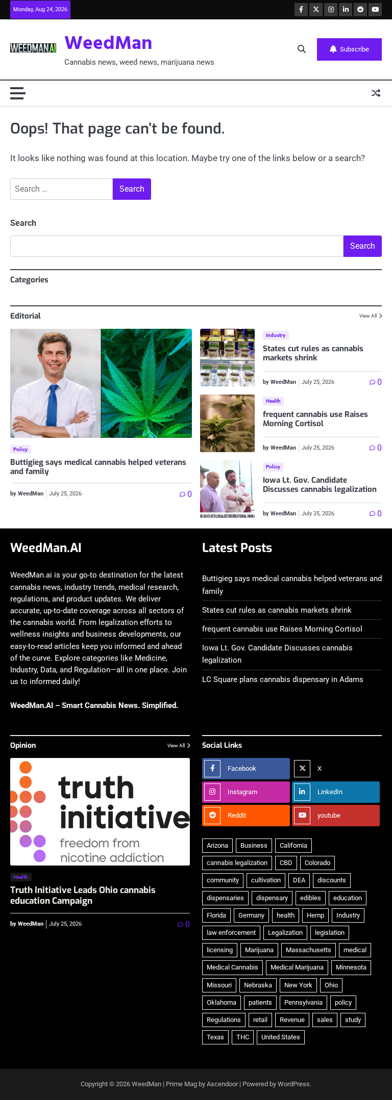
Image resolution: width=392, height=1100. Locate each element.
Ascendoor (222, 1084)
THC (242, 1037)
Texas (215, 1037)
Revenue (292, 1020)
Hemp (315, 915)
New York (298, 985)
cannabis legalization (237, 863)
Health (273, 401)
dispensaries (225, 898)
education (347, 898)
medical (355, 950)
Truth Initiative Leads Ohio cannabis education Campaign (83, 895)
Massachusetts (308, 950)
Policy (20, 449)
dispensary (272, 898)
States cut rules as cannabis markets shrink (313, 353)
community (223, 880)
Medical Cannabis (232, 967)
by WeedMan (26, 493)
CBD (286, 863)
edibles (310, 898)
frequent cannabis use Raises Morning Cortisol (315, 419)
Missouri (219, 985)
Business (253, 845)
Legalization (285, 932)
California (293, 845)
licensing (220, 950)
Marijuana (259, 950)
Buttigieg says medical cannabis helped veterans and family (98, 467)
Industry (276, 335)
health (286, 915)
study (353, 1020)
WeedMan (108, 44)
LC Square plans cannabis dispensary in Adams (282, 679)
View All (368, 316)
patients (260, 1002)
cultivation (266, 880)
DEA (299, 880)
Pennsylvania (303, 1002)
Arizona (217, 845)
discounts (331, 880)
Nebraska (258, 985)
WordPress (294, 1084)
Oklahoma (221, 1002)
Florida (216, 915)
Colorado (317, 863)
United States (280, 1037)
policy (343, 1002)
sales (325, 1020)
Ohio (331, 985)
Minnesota (351, 967)
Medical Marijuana (297, 967)
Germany (251, 915)
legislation (330, 932)
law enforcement (231, 932)
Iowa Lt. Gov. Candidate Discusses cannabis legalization (320, 484)
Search (23, 223)
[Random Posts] (376, 93)
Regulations (224, 1020)
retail (260, 1020)
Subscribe (354, 49)
